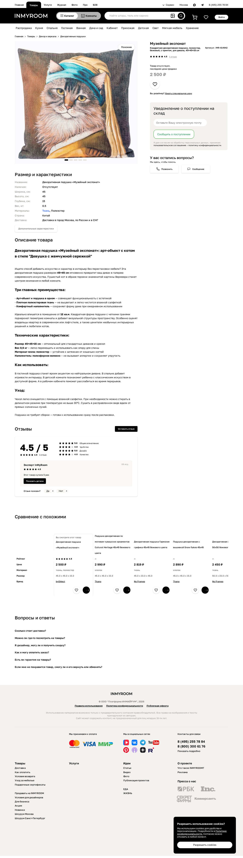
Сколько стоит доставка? (30, 630)
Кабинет (112, 27)
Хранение (192, 27)
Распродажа (24, 27)
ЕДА (125, 789)
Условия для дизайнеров (29, 797)
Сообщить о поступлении (173, 134)
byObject (60, 581)
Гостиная (67, 27)
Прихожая (127, 27)
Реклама (182, 772)
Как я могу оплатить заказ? (32, 652)
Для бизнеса (22, 801)
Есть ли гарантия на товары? (33, 659)
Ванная (81, 27)
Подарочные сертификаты (30, 784)
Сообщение (198, 169)
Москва (183, 5)
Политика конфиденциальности (124, 705)
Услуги (48, 4)
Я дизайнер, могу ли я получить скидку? (40, 645)
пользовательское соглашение (170, 145)
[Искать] (181, 16)
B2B (95, 4)
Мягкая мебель (172, 27)
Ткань (46, 210)
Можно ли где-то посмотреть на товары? (40, 637)
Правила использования (89, 705)
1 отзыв (173, 57)
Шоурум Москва (24, 814)
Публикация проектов (136, 780)
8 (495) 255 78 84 (218, 5)
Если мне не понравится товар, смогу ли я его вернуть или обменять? (58, 666)
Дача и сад (96, 27)
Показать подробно (189, 751)
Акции (18, 805)
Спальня (52, 27)
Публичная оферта (157, 705)
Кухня (39, 27)
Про (85, 4)
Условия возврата (25, 776)
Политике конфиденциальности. (202, 832)
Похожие (126, 47)
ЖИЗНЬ (127, 793)
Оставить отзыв (126, 428)
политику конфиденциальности (204, 145)
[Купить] (86, 590)
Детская (143, 27)
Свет (155, 27)
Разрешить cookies (204, 844)
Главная (19, 4)
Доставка (20, 767)
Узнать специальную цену (178, 93)
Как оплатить (22, 772)
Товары (34, 5)
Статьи (127, 767)
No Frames (139, 581)
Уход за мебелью (24, 780)
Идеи (127, 763)
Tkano (98, 581)
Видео (127, 772)
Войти (221, 17)
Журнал (61, 4)
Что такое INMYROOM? (191, 767)
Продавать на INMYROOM (29, 793)
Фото (75, 4)
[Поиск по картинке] (173, 16)
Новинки (20, 809)
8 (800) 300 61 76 (191, 746)
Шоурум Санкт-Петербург (30, 818)
